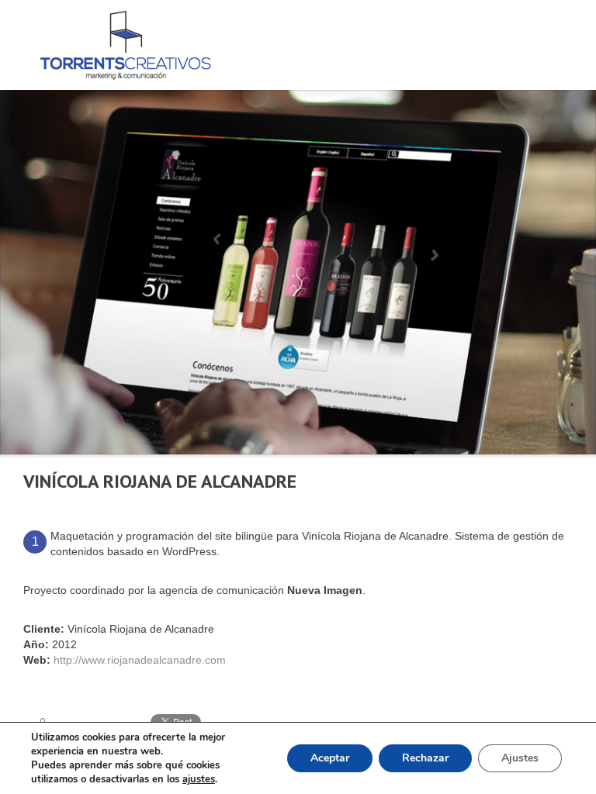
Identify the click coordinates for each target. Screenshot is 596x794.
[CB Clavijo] (566, 481)
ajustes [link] (198, 779)
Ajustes (520, 758)
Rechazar (425, 758)
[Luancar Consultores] (524, 481)
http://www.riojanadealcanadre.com (140, 660)
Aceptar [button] (329, 758)
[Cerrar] (545, 481)
